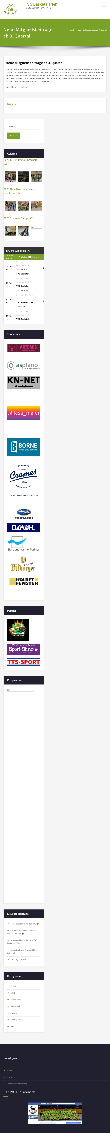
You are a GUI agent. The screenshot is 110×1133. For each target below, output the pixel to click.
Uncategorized (16, 1020)
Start (72, 30)
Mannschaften (16, 1000)
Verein (13, 1027)
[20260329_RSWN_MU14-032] (37, 177)
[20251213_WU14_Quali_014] (10, 206)
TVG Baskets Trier (41, 4)
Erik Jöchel (12, 104)
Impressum (11, 1077)
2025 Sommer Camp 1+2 (18, 218)
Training (14, 1013)
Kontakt (10, 1070)
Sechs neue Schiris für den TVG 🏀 (25, 924)
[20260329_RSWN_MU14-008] (24, 177)
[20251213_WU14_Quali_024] (24, 206)
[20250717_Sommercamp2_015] (37, 231)
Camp (13, 993)
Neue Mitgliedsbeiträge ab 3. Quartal (92, 30)
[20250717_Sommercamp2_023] (24, 231)
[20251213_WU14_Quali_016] (37, 206)
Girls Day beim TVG (19, 960)
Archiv (13, 986)
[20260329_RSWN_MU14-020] (10, 177)
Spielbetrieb (15, 1006)
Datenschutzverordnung (17, 1084)
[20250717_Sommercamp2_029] (10, 231)
